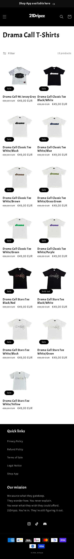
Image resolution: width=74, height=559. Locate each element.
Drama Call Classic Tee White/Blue (51, 149)
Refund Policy (15, 449)
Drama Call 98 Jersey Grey (19, 97)
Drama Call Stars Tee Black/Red (16, 301)
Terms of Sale (15, 457)
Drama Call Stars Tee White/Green (50, 351)
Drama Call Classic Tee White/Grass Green (51, 199)
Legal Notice (14, 465)
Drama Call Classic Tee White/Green (17, 250)
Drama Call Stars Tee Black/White (50, 301)
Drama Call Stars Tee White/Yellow (16, 402)
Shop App (12, 473)
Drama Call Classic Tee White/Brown (17, 199)
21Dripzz (40, 553)
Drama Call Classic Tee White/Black (17, 149)
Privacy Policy (15, 441)
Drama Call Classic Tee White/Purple (51, 250)
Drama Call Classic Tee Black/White (51, 98)
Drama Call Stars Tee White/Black (16, 351)
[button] (4, 17)
